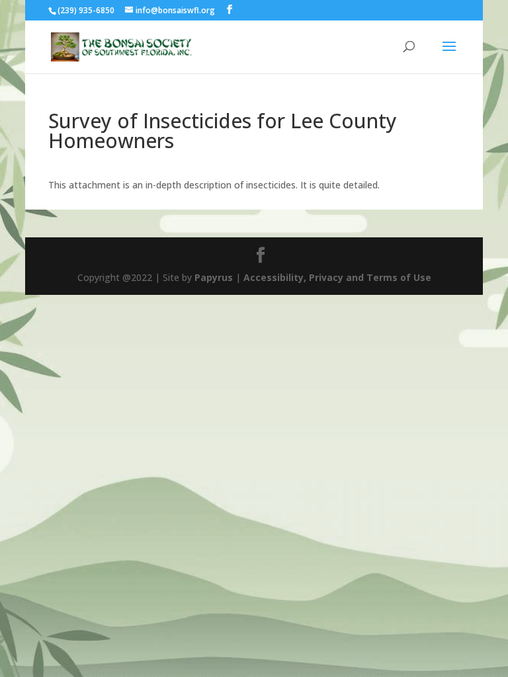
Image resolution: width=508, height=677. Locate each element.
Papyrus (213, 277)
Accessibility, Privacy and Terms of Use (337, 277)
